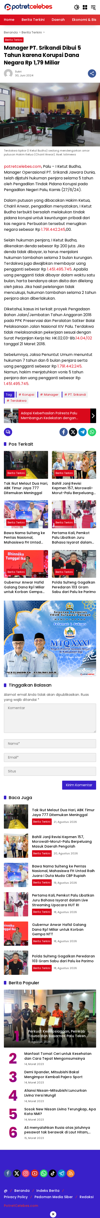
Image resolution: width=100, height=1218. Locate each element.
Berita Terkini (13, 40)
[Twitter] (73, 432)
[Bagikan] (92, 73)
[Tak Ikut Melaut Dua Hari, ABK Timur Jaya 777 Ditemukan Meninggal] (26, 465)
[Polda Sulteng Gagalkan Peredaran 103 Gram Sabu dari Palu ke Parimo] (74, 564)
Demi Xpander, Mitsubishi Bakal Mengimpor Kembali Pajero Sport (53, 1074)
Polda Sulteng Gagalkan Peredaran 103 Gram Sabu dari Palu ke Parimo (74, 587)
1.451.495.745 (59, 269)
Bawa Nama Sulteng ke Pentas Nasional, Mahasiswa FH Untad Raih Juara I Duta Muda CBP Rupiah (24, 538)
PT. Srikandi (77, 394)
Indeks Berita (47, 1190)
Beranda (22, 1190)
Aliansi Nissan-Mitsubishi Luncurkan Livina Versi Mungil (55, 1093)
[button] (77, 7)
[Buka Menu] (85, 7)
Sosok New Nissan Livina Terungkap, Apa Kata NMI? (60, 1111)
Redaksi (86, 1196)
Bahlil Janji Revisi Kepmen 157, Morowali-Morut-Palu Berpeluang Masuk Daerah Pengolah (73, 488)
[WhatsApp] (92, 432)
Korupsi (28, 394)
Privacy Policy (16, 1196)
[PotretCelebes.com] (28, 7)
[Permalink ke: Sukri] (9, 73)
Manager (51, 394)
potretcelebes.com (22, 166)
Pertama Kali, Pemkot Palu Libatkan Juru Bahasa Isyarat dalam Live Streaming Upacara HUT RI (73, 538)
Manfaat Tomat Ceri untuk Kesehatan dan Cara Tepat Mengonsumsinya (58, 1056)
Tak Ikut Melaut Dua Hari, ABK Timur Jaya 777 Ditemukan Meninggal (26, 488)
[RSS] (71, 1173)
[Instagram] (26, 1173)
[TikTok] (53, 1173)
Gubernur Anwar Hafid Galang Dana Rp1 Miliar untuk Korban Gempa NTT (24, 587)
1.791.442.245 (53, 229)
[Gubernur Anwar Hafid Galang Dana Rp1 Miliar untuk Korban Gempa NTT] (26, 564)
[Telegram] (82, 432)
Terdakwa (18, 400)
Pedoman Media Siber (53, 1196)
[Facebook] (63, 432)
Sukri (18, 71)
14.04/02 (84, 338)
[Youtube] (35, 1173)
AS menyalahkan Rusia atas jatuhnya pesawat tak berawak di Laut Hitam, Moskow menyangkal (57, 1130)
